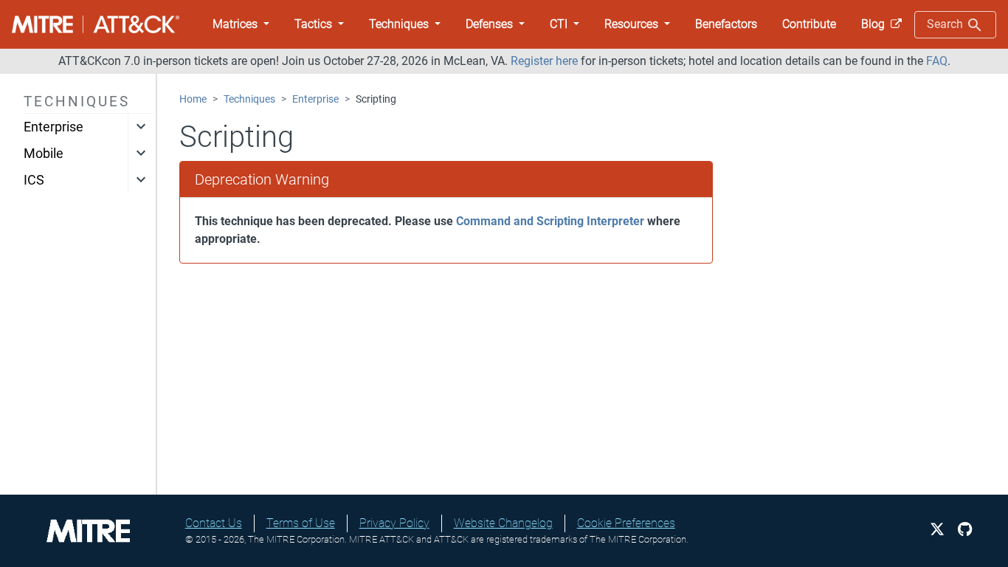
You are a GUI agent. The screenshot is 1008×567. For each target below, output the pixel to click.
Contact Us (213, 523)
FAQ (936, 61)
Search (946, 24)
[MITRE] (88, 530)
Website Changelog (503, 523)
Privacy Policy (394, 523)
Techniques (249, 99)
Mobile (43, 153)
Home (193, 99)
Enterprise (53, 127)
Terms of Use (300, 523)
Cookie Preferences (626, 523)
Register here (544, 61)
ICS (34, 180)
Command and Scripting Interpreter (550, 221)
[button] (241, 24)
